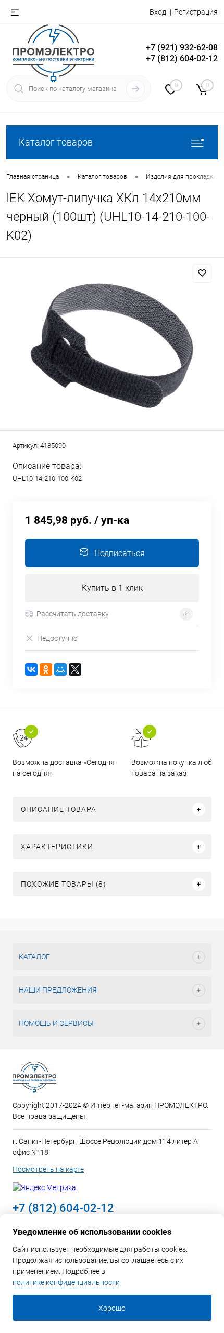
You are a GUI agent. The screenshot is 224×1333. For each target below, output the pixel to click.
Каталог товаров (56, 142)
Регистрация (196, 12)
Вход (158, 12)
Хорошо (112, 1308)
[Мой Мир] (60, 669)
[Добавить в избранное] (202, 273)
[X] (75, 669)
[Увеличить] (112, 345)
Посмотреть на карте (48, 1169)
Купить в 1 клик (112, 588)
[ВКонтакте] (31, 669)
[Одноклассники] (46, 669)
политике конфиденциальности (66, 1282)
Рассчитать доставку (72, 614)
